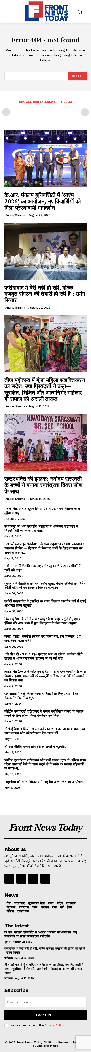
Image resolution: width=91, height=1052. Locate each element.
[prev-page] (6, 112)
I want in (43, 1014)
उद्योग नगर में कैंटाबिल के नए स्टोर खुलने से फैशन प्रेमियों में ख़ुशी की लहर (42, 568)
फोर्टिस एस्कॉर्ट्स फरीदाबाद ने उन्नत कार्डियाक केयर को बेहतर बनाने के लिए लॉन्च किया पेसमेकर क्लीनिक (43, 713)
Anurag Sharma (15, 215)
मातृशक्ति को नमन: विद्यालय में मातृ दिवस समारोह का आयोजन (43, 782)
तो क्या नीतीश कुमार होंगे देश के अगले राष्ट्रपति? (35, 747)
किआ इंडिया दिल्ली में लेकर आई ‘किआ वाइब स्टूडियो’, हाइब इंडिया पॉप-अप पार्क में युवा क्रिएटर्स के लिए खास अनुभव (42, 621)
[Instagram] (21, 878)
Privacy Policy (54, 1025)
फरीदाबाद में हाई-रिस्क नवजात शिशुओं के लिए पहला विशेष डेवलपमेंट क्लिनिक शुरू (41, 696)
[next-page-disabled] (85, 112)
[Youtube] (45, 878)
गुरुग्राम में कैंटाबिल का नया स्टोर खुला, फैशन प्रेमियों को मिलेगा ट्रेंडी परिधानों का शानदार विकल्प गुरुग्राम (45, 585)
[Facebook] (9, 878)
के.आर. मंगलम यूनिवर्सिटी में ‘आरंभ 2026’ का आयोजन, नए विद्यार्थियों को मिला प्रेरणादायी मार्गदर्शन (42, 201)
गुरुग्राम (7, 941)
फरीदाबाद (8, 958)
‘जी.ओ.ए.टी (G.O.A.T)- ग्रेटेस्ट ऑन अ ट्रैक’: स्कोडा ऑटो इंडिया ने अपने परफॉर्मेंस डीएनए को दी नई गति (43, 656)
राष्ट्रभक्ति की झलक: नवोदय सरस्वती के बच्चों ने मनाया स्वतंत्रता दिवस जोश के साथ (43, 485)
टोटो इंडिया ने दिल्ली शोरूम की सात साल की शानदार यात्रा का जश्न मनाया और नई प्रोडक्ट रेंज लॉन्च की (44, 731)
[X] (33, 878)
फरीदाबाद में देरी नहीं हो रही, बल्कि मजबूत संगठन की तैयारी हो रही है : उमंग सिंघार (44, 294)
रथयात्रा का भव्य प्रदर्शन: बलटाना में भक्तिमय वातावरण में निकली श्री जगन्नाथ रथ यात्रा (41, 528)
